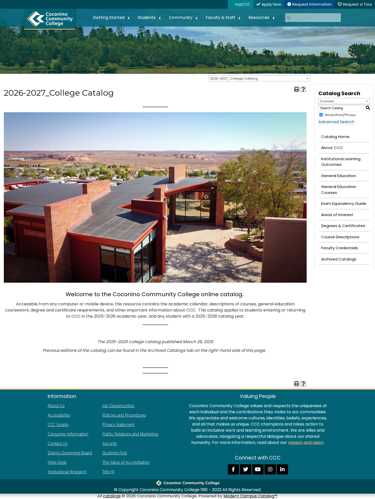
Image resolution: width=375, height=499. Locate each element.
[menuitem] (111, 18)
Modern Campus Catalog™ (250, 496)
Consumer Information (68, 434)
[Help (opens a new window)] (303, 89)
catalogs (112, 496)
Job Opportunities (118, 405)
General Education (338, 175)
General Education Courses (338, 189)
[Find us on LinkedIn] (282, 469)
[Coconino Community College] (49, 19)
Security (109, 443)
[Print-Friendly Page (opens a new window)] (296, 89)
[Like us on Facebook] (233, 469)
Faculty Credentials (339, 248)
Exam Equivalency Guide (343, 203)
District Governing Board (70, 453)
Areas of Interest (337, 214)
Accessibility (59, 415)
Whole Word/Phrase (339, 115)
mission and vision (305, 442)
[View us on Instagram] (270, 469)
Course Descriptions (340, 237)
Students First (114, 453)
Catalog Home (335, 136)
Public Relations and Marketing (130, 434)
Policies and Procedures (124, 415)
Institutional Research (67, 472)
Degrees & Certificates (343, 225)
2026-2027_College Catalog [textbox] (234, 78)
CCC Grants (58, 424)
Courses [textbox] (327, 101)
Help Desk (57, 462)
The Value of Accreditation (126, 462)
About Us (56, 405)
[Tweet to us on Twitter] (245, 469)
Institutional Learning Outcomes (340, 161)
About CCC (332, 147)
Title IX (108, 472)
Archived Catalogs (338, 259)
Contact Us (57, 443)
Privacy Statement (118, 424)
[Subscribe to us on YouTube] (258, 469)
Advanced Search (336, 122)
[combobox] (259, 78)
